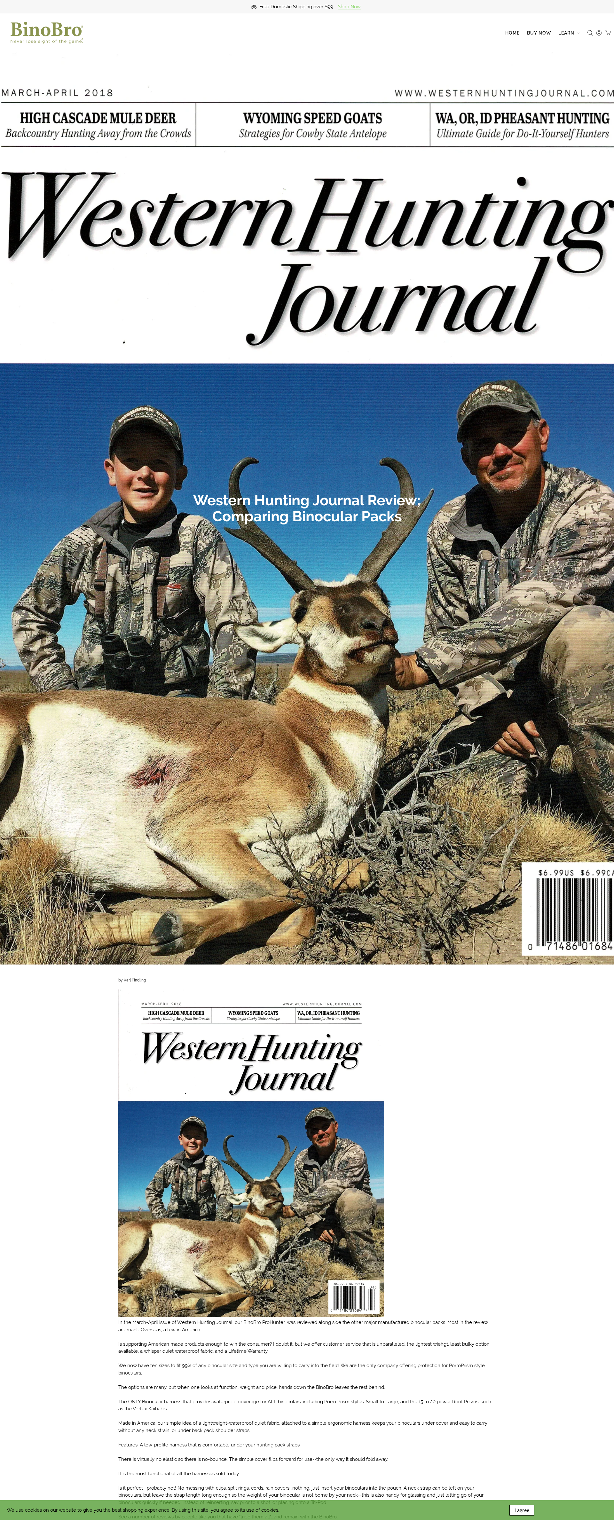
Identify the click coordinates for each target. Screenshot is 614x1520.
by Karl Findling (132, 980)
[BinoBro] (47, 33)
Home (512, 32)
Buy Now (539, 32)
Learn (566, 32)
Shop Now (349, 7)
